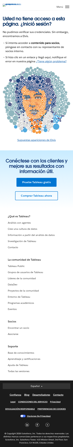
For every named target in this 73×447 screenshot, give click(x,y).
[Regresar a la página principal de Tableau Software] (14, 3)
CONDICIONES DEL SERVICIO (33, 401)
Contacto (13, 247)
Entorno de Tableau (19, 296)
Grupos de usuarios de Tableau (25, 272)
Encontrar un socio (18, 327)
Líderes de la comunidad (22, 278)
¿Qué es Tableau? (19, 216)
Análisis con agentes (19, 222)
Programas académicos (21, 302)
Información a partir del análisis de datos (31, 235)
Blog (26, 394)
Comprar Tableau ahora (36, 195)
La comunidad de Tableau (24, 259)
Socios (12, 321)
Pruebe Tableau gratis (36, 182)
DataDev (12, 284)
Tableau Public (16, 266)
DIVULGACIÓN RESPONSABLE (20, 408)
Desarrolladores (41, 394)
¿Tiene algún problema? (51, 61)
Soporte (13, 346)
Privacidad (55, 401)
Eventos (12, 309)
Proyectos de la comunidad (23, 290)
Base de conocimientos (21, 352)
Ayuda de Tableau (18, 365)
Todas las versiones (18, 371)
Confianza (15, 394)
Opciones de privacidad (39, 416)
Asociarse (13, 334)
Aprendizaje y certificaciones (24, 358)
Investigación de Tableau (22, 241)
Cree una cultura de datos (22, 228)
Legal (12, 401)
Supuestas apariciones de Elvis (36, 140)
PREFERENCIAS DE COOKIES (52, 408)
